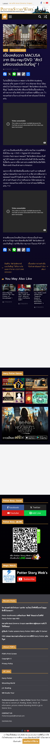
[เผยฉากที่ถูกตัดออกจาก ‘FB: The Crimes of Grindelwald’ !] (8, 285)
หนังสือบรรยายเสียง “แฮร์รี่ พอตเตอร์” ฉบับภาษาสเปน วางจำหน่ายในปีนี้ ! (24, 296)
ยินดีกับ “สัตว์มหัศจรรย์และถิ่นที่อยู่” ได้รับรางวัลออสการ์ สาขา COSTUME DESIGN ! (14, 267)
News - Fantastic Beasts (17, 50)
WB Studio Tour (8, 693)
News (5, 50)
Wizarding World (8, 683)
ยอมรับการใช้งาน (31, 741)
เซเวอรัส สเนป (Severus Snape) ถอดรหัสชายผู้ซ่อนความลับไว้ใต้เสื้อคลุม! (23, 4)
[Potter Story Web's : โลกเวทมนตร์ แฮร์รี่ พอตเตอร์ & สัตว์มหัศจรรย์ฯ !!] (25, 7)
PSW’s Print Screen (9, 654)
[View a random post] (45, 17)
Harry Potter (7, 678)
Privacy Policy (7, 663)
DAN (16, 69)
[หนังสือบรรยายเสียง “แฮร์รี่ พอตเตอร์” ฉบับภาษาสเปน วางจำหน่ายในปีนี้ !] (24, 285)
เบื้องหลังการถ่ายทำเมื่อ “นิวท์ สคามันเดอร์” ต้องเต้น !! (36, 266)
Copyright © (7, 658)
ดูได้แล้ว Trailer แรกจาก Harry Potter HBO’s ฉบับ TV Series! (24, 631)
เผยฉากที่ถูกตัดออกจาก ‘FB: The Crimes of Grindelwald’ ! (8, 295)
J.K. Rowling (6, 688)
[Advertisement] (25, 342)
